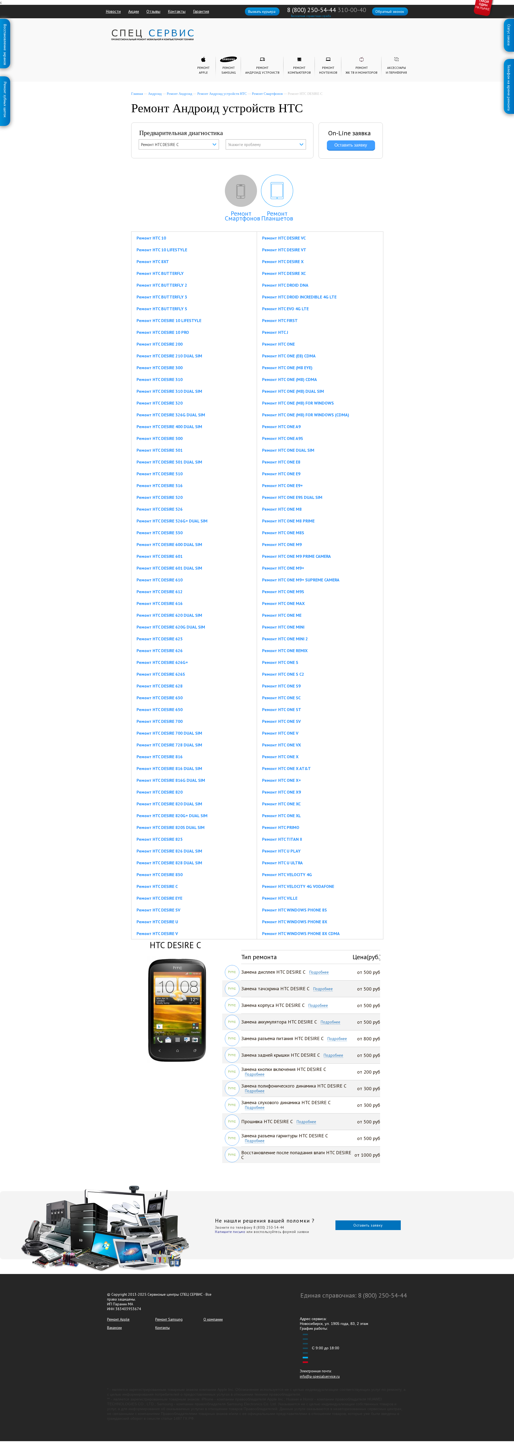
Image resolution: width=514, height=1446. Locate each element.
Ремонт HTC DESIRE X (283, 261)
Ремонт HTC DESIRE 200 (160, 344)
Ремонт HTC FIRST (280, 320)
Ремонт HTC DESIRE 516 (160, 485)
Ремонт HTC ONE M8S (283, 532)
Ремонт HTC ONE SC (281, 697)
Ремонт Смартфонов (267, 94)
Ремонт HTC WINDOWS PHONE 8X (294, 921)
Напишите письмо (230, 1232)
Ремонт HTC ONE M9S (283, 591)
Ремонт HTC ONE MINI (283, 627)
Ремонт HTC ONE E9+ (282, 485)
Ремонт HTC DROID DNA (285, 285)
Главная (137, 94)
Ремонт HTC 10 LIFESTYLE (162, 249)
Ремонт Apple (118, 1319)
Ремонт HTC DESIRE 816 (160, 756)
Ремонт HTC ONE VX (281, 745)
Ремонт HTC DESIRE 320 (160, 403)
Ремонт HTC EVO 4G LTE (285, 308)
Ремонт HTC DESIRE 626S (161, 674)
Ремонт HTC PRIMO (280, 827)
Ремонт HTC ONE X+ (281, 780)
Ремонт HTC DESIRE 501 (160, 450)
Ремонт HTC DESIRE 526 (160, 509)
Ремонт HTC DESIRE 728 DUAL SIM (169, 745)
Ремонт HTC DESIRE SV (158, 910)
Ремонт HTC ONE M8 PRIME (288, 521)
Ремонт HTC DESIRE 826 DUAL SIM (169, 851)
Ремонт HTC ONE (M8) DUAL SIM (293, 391)
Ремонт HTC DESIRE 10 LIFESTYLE (169, 320)
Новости (113, 11)
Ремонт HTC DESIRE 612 (160, 591)
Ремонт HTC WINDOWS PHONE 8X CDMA (301, 933)
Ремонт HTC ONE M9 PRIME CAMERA (296, 556)
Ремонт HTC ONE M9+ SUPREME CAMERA (300, 579)
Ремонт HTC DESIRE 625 (160, 638)
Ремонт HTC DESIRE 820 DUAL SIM (169, 803)
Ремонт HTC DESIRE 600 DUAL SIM (169, 544)
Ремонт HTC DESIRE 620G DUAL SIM (171, 627)
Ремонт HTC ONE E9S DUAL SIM (292, 497)
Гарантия (201, 11)
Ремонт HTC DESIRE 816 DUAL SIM (169, 768)
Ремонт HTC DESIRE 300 (160, 367)
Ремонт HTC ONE (278, 344)
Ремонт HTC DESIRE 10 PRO (163, 332)
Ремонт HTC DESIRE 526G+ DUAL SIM (172, 521)
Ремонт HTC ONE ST (281, 709)
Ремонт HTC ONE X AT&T (286, 768)
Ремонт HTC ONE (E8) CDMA (289, 355)
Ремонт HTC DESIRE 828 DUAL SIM (169, 862)
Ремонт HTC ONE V (280, 733)
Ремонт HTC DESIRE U (157, 921)
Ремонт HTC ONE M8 (282, 509)
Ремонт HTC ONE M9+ (283, 568)
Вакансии (114, 1327)
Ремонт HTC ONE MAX (283, 603)
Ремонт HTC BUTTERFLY (160, 273)
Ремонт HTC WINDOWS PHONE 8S (294, 910)
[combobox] (179, 144)
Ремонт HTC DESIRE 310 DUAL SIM (169, 391)
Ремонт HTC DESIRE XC (284, 273)
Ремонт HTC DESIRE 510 (160, 473)
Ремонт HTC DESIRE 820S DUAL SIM (171, 827)
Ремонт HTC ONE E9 (281, 473)
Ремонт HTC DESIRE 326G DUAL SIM (171, 414)
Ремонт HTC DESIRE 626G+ (162, 662)
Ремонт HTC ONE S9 (281, 686)
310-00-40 (352, 10)
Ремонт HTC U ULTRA (282, 862)
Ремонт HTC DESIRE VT (284, 249)
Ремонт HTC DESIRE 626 (160, 650)
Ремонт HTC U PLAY (281, 851)
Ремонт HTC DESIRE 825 (160, 839)
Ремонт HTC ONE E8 (281, 462)
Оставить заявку (368, 1225)
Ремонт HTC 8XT (153, 261)
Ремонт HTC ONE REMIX (285, 650)
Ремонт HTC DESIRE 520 (160, 497)
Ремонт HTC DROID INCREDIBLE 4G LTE (299, 297)
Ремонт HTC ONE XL (281, 815)
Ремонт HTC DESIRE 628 (160, 686)
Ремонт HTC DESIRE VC (284, 238)
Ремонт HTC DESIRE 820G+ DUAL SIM (172, 815)
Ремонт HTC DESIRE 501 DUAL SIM (169, 462)
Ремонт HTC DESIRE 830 (160, 874)
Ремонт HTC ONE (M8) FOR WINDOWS (298, 403)
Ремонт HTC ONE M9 (282, 544)
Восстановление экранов (5, 25)
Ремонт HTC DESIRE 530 (160, 532)
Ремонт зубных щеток (5, 83)
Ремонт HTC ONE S (280, 662)
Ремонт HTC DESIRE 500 (160, 438)
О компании (213, 1319)
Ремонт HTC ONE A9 (281, 426)
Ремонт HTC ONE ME (281, 615)
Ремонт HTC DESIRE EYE (159, 898)
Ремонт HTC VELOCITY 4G (287, 874)
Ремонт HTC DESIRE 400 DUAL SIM (169, 426)
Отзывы (153, 11)
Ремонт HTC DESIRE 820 (160, 792)
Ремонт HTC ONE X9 (281, 792)
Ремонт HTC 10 (151, 238)
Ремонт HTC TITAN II (282, 839)
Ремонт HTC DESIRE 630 (160, 697)
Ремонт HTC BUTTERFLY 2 (162, 285)
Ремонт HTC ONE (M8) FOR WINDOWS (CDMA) (305, 414)
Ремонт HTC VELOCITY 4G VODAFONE (298, 886)
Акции (133, 11)
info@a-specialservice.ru (320, 1376)
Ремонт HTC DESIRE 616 (160, 603)
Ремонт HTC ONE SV (281, 721)
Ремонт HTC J (275, 332)
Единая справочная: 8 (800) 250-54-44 (353, 1295)
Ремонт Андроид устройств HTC (222, 94)
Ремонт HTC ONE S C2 (283, 674)
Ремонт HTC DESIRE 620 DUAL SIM (169, 615)
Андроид (155, 94)
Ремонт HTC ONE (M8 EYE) (287, 367)
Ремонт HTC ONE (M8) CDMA (289, 379)
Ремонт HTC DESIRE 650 (160, 709)
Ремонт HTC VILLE (279, 898)
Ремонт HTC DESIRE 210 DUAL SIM (169, 355)
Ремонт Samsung (169, 1319)
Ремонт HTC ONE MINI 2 (285, 638)
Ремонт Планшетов (277, 215)
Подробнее (319, 972)
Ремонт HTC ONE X (280, 756)
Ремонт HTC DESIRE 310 (160, 379)
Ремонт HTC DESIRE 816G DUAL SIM (171, 780)
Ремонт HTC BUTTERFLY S (162, 308)
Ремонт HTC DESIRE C (157, 886)
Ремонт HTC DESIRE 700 (160, 721)
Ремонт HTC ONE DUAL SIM (288, 450)
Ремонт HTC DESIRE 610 (160, 579)
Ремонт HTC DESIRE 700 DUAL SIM (169, 733)
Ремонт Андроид (179, 94)
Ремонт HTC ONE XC (281, 803)
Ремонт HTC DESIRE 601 (160, 556)
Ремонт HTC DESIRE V (157, 933)
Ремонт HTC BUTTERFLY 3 (162, 297)
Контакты (177, 11)
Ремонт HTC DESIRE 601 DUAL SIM (169, 568)
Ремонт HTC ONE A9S (282, 438)
